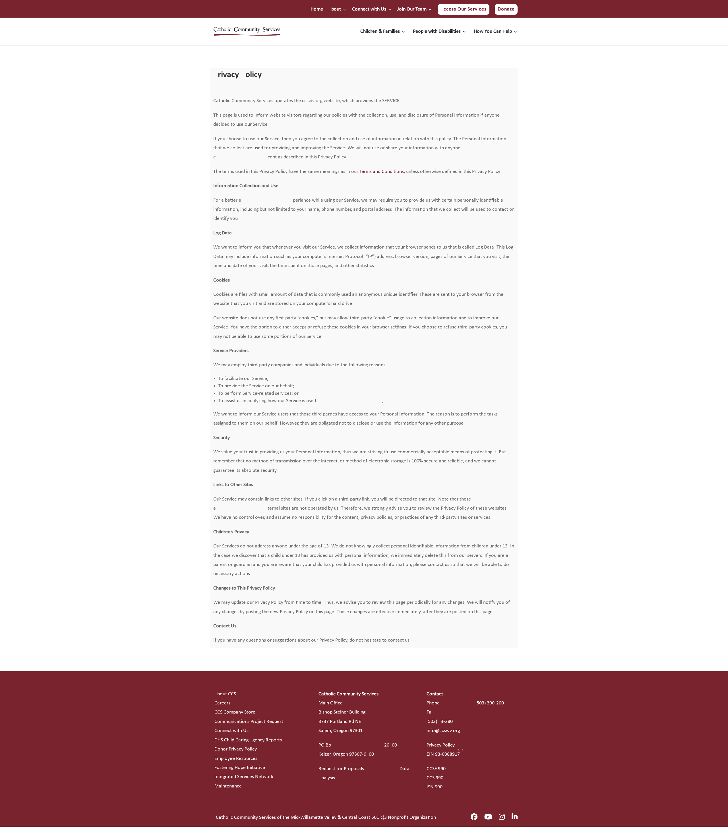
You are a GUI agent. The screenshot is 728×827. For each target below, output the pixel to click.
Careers (222, 703)
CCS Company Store (234, 712)
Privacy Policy (441, 745)
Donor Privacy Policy (235, 749)
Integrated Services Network (243, 777)
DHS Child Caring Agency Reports (248, 740)
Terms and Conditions (381, 171)
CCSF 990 (436, 769)
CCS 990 (435, 778)
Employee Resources (235, 758)
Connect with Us (369, 9)
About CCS (225, 694)
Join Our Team (412, 9)
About (334, 9)
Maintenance (228, 786)
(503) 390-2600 (489, 703)
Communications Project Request (248, 721)
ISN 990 (434, 787)
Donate (506, 9)
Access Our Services (463, 9)
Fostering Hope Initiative (239, 767)
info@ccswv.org (443, 730)
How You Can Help (493, 32)
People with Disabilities (437, 32)
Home (317, 9)
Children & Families (380, 32)
